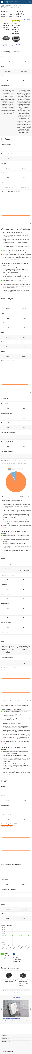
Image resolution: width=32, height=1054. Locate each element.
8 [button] (19, 991)
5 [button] (12, 991)
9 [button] (22, 991)
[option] (16, 980)
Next (30, 980)
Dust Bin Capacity (6, 668)
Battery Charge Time (7, 824)
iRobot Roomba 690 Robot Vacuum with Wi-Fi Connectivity (17, 958)
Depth (13, 360)
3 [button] (8, 991)
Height (3, 360)
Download (8, 909)
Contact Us (5, 1038)
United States (8, 1051)
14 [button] (17, 992)
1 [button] (3, 991)
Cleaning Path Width (7, 191)
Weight (19, 360)
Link (8, 899)
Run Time (17, 191)
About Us (4, 1035)
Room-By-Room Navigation (19, 463)
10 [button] (24, 991)
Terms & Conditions (7, 1045)
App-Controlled (5, 463)
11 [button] (26, 991)
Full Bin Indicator (17, 668)
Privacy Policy (6, 1041)
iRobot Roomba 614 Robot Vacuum (7, 956)
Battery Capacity (6, 826)
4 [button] (10, 991)
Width (8, 360)
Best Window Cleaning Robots (11, 1018)
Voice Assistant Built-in (18, 460)
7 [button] (17, 991)
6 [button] (15, 991)
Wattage (16, 824)
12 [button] (29, 991)
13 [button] (15, 992)
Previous (2, 980)
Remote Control (5, 460)
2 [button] (5, 991)
